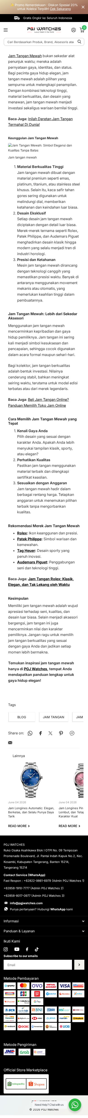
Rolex (22, 533)
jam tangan (53, 717)
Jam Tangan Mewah (25, 56)
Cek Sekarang (60, 9)
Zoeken (79, 42)
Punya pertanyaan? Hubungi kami (41, 909)
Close (83, 7)
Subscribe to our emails (21, 956)
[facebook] (27, 949)
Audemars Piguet (32, 562)
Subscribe (79, 965)
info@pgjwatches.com (26, 903)
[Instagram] (6, 949)
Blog (21, 717)
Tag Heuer (26, 550)
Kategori (6, 30)
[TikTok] (37, 949)
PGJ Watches (35, 669)
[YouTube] (16, 949)
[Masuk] (73, 29)
